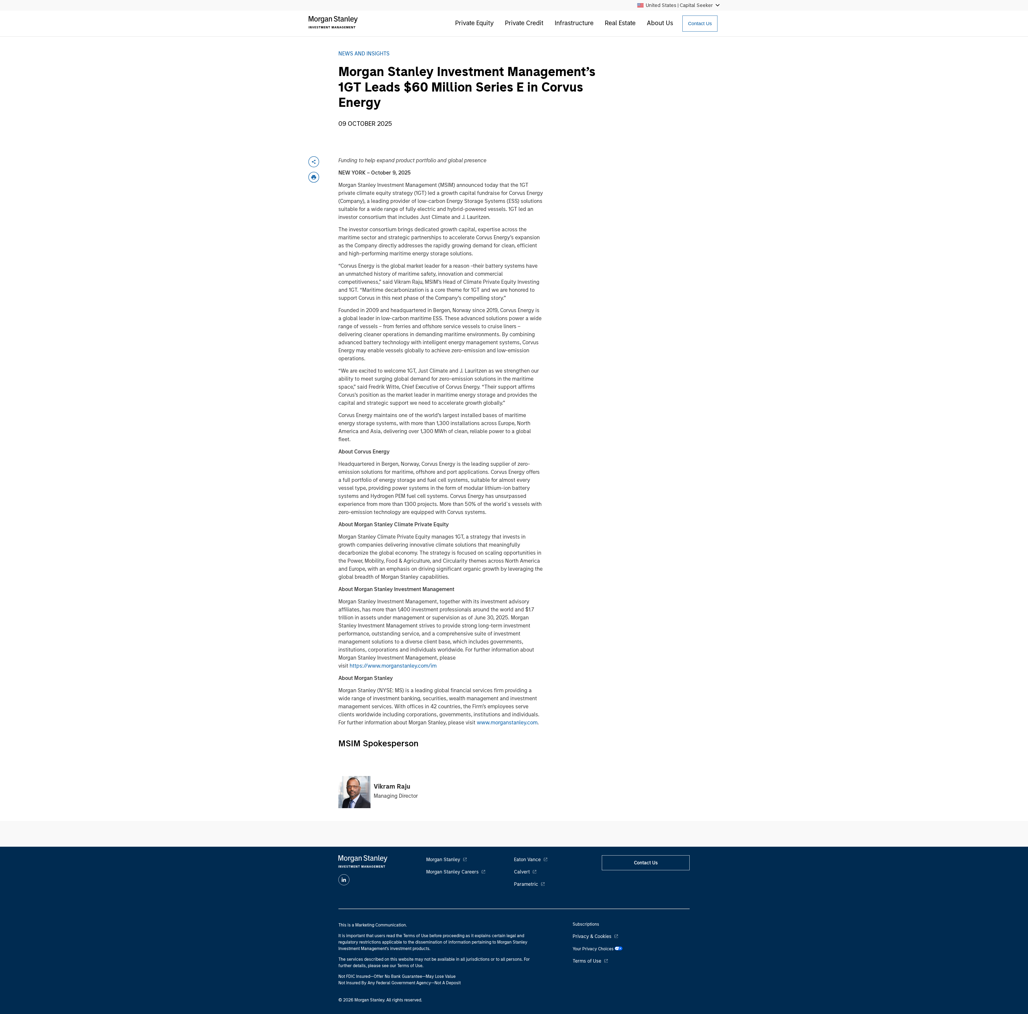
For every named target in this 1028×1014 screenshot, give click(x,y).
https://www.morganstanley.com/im (393, 666)
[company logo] (333, 22)
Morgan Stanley (443, 859)
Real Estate (620, 23)
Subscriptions (586, 924)
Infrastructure (574, 23)
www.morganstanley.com (507, 722)
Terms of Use (587, 961)
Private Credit (524, 23)
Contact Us (700, 23)
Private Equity (474, 23)
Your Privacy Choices (594, 948)
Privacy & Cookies (592, 936)
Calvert (522, 872)
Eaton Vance (527, 859)
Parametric (526, 884)
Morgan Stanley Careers (452, 872)
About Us (660, 23)
